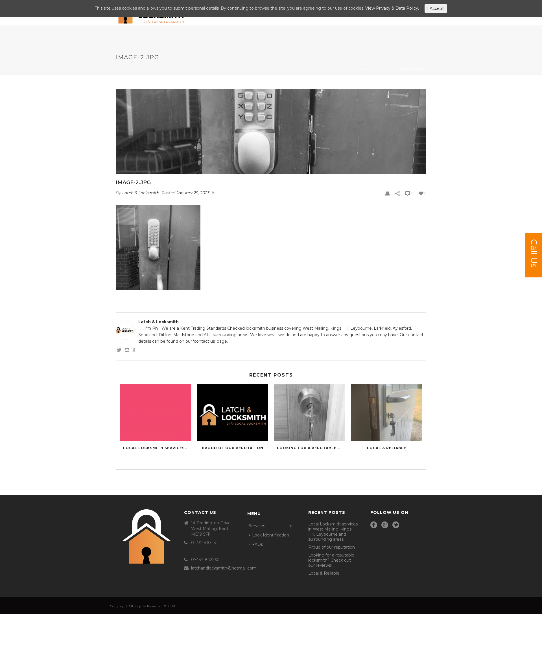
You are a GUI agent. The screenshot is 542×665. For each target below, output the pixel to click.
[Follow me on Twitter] (119, 350)
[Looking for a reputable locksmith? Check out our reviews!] (309, 412)
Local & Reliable (386, 448)
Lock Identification (270, 535)
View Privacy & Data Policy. (392, 8)
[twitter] (395, 525)
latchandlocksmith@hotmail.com (223, 568)
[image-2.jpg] (271, 131)
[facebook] (373, 525)
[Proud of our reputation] (232, 412)
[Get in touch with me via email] (127, 350)
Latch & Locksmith (140, 192)
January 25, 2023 (192, 192)
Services (257, 525)
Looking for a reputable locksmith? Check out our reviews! (311, 448)
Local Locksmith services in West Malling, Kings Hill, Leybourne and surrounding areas (157, 448)
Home (363, 69)
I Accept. (436, 8)
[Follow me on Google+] (135, 350)
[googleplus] (384, 525)
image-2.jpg (384, 69)
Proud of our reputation (232, 448)
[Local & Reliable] (386, 412)
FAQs (257, 544)
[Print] (387, 193)
